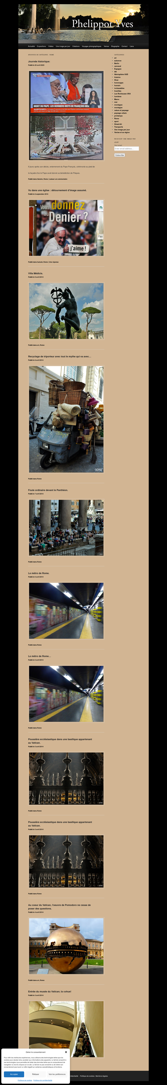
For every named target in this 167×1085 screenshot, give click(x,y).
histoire (40, 179)
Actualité (31, 46)
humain (40, 262)
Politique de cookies (25, 1080)
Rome (46, 179)
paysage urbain (120, 113)
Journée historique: (39, 61)
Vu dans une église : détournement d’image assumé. (57, 190)
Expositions (41, 46)
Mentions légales (102, 1076)
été (115, 71)
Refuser (35, 1074)
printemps (118, 115)
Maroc (116, 99)
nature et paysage (121, 110)
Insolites (117, 91)
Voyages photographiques (91, 46)
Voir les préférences (57, 1074)
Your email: (118, 145)
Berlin (116, 63)
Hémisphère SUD (121, 74)
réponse (54, 262)
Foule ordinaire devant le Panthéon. (48, 490)
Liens (132, 46)
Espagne (117, 69)
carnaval (117, 66)
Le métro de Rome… (39, 656)
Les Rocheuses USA (122, 93)
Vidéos (50, 46)
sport (116, 121)
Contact (124, 46)
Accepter (14, 1074)
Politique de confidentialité (42, 1080)
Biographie (115, 46)
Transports (118, 127)
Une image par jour (63, 46)
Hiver (116, 80)
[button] (66, 1052)
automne (117, 60)
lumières (117, 96)
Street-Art (118, 124)
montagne (118, 104)
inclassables (119, 88)
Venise (106, 46)
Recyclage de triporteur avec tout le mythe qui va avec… (59, 356)
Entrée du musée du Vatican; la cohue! (49, 991)
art (38, 345)
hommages (118, 82)
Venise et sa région (122, 132)
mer (115, 102)
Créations (76, 46)
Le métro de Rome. (38, 573)
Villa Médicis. (35, 273)
